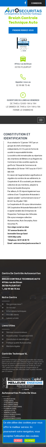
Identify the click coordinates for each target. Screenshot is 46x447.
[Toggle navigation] (41, 120)
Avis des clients (12, 315)
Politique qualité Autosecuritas (18, 343)
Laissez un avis (12, 318)
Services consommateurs (16, 332)
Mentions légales (13, 346)
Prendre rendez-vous (23, 30)
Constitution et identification (17, 339)
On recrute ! (11, 308)
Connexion (36, 3)
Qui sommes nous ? (14, 304)
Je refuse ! (18, 440)
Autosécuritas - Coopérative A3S (19, 336)
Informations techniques (16, 311)
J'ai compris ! (29, 440)
